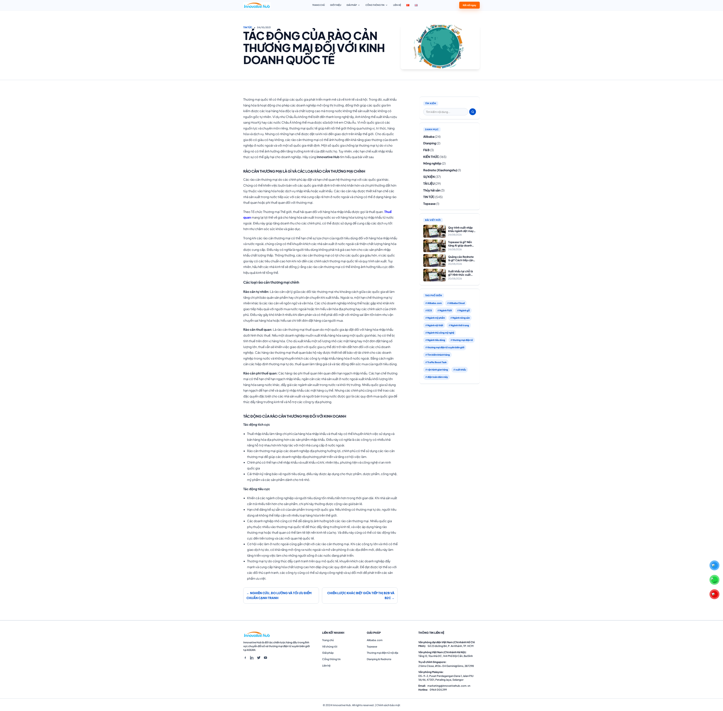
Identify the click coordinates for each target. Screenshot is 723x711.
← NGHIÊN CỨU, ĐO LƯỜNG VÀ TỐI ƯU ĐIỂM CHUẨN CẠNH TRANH (279, 595)
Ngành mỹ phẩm (436, 317)
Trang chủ (318, 5)
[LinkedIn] (252, 658)
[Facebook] (245, 658)
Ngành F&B (445, 310)
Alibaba (428, 137)
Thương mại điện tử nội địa (382, 652)
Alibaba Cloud (457, 303)
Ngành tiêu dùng (436, 340)
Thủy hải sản (431, 190)
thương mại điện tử (463, 340)
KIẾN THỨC (431, 157)
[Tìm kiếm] (472, 111)
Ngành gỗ (464, 310)
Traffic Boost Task (437, 362)
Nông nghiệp (432, 163)
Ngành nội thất (435, 325)
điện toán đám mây (437, 377)
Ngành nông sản (461, 317)
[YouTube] (265, 658)
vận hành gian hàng (437, 369)
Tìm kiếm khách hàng (438, 354)
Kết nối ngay (469, 4)
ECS (429, 310)
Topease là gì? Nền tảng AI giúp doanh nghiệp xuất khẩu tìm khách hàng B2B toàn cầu (461, 243)
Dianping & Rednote (379, 659)
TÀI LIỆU (429, 183)
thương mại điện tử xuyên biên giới (445, 347)
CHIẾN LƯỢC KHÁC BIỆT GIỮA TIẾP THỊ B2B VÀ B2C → (360, 595)
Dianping (429, 143)
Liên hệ (397, 5)
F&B (426, 150)
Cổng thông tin (374, 5)
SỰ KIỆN (429, 177)
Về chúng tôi (329, 646)
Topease (429, 204)
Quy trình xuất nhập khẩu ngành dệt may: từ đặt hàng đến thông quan (461, 229)
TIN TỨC (247, 27)
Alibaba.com (434, 303)
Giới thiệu (335, 5)
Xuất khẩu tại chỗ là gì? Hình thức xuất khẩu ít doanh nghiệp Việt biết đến (461, 272)
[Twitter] (259, 658)
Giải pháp (351, 5)
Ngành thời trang (460, 325)
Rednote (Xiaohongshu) (440, 170)
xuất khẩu (460, 369)
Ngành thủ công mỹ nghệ (440, 332)
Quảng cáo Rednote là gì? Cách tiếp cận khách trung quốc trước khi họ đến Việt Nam (461, 258)
